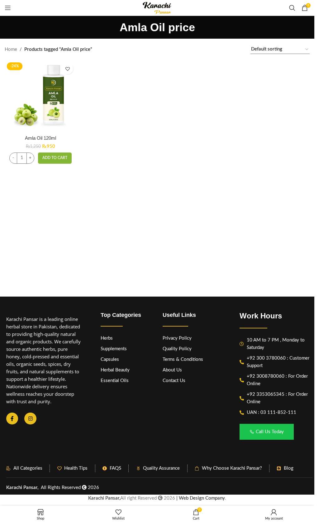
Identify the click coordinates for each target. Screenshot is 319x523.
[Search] (292, 8)
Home (11, 49)
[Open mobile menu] (8, 8)
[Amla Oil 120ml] (40, 96)
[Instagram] (30, 418)
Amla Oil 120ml (40, 138)
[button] (55, 158)
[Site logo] (157, 7)
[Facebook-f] (12, 418)
